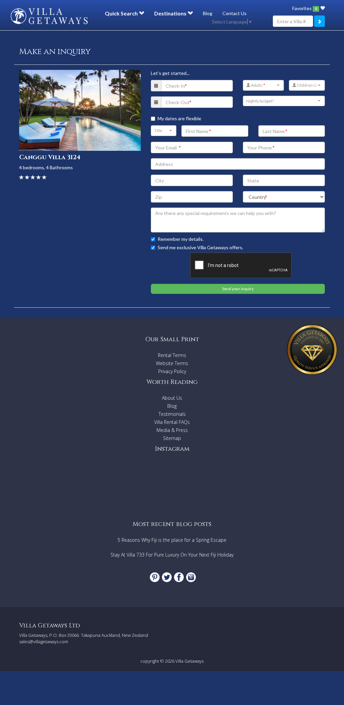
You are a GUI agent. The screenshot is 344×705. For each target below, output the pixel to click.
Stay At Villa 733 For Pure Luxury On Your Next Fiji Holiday (172, 555)
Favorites (304, 8)
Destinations (170, 13)
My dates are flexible (179, 118)
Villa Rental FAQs (172, 422)
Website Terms (172, 363)
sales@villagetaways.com (43, 641)
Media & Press (172, 430)
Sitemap (172, 438)
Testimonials (172, 414)
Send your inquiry (238, 288)
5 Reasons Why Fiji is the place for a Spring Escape (172, 540)
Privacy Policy (172, 371)
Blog (207, 13)
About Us (172, 398)
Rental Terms (172, 355)
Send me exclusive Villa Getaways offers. (200, 247)
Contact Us (234, 13)
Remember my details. (181, 239)
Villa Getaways (189, 661)
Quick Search (122, 13)
